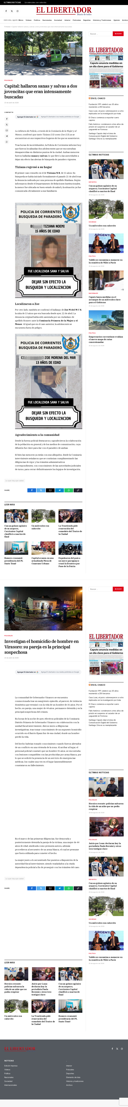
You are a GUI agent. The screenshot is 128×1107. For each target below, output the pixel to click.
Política (37, 20)
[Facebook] (6, 118)
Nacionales (47, 20)
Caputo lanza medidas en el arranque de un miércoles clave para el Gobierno (105, 300)
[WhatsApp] (6, 141)
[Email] (6, 130)
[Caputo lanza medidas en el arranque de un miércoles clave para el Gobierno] (106, 280)
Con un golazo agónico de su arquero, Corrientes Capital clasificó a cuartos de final (15, 531)
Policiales (77, 20)
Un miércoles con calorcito (35, 2)
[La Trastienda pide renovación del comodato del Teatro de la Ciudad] (70, 516)
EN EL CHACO (98, 98)
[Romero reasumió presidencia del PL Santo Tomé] (16, 548)
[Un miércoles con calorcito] (43, 516)
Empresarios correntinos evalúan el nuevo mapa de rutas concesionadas (106, 340)
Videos (29, 20)
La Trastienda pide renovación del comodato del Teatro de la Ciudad (70, 530)
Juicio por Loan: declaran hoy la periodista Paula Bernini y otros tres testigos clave (41, 989)
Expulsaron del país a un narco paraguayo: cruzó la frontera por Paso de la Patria (69, 562)
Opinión (117, 20)
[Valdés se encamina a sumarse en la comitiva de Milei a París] (106, 243)
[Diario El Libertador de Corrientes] (64, 11)
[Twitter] (6, 124)
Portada (7, 27)
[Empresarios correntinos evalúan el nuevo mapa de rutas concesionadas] (106, 320)
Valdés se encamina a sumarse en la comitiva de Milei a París (105, 261)
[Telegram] (6, 136)
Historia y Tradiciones (102, 20)
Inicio (21, 20)
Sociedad (58, 20)
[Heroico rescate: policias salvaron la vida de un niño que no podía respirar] (16, 974)
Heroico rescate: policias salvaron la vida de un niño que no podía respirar (15, 988)
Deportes (87, 20)
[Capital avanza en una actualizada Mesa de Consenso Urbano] (43, 548)
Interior (67, 20)
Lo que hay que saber (15, 481)
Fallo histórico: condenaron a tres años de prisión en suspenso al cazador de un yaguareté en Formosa (106, 126)
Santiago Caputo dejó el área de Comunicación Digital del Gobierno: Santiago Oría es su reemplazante (103, 136)
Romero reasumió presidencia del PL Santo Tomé (13, 561)
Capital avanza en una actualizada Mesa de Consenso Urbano (43, 561)
